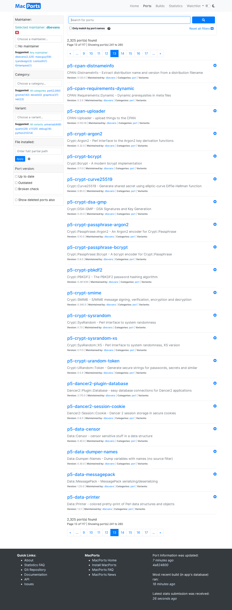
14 (122, 53)
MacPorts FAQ (102, 570)
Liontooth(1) (40, 61)
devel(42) (36, 94)
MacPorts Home (104, 560)
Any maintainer (38, 52)
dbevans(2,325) (24, 56)
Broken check (28, 189)
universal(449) (52, 124)
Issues (29, 584)
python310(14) (24, 132)
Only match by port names (88, 28)
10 (91, 53)
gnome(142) (22, 94)
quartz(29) (21, 128)
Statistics (176, 6)
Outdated (24, 183)
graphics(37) (50, 94)
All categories (38, 90)
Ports (147, 6)
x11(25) (33, 128)
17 (146, 53)
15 (130, 53)
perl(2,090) (54, 90)
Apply (20, 158)
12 (106, 53)
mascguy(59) (43, 56)
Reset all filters (200, 28)
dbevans (110, 77)
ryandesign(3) (23, 61)
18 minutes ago (164, 584)
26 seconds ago (165, 598)
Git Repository (35, 570)
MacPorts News (104, 574)
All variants (36, 124)
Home (134, 6)
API (26, 579)
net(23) (19, 99)
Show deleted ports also (36, 200)
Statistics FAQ (34, 565)
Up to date (25, 176)
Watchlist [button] (194, 6)
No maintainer (28, 46)
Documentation (35, 574)
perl (134, 77)
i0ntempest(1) (23, 65)
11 (98, 53)
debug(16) (45, 128)
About (28, 560)
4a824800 (160, 565)
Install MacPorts (104, 565)
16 (138, 53)
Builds (160, 6)
